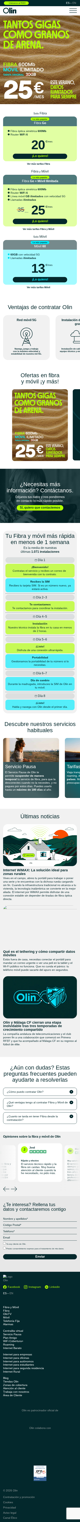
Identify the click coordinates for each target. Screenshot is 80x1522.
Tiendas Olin (10, 1381)
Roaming (8, 1344)
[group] (40, 425)
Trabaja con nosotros (16, 1391)
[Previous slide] (6, 1189)
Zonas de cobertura (15, 1385)
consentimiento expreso (23, 1249)
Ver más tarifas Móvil (38, 287)
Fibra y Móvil (11, 1307)
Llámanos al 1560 (17, 3)
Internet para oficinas (16, 1358)
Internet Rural (11, 1371)
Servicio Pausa (20, 766)
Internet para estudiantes (18, 1364)
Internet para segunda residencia (23, 1368)
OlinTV (7, 1314)
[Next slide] (14, 1189)
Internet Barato (12, 1348)
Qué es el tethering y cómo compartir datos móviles (39, 953)
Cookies (8, 1502)
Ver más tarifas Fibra (38, 164)
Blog (6, 1378)
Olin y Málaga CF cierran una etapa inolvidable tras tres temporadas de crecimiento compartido (32, 1026)
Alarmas (8, 1324)
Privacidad (9, 1507)
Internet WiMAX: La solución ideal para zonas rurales (35, 872)
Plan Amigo (10, 1337)
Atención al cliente (14, 1388)
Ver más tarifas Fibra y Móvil (38, 229)
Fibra (6, 1310)
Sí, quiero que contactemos (40, 507)
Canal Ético (10, 1517)
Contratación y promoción (19, 1497)
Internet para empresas (17, 1354)
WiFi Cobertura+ (13, 1341)
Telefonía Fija (11, 1321)
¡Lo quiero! (40, 156)
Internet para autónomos (18, 1361)
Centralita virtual (13, 1330)
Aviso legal (9, 1512)
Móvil (6, 1317)
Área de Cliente (12, 1395)
